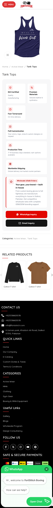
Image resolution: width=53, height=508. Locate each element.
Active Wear (17, 66)
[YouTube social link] (28, 447)
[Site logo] (26, 4)
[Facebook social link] (6, 447)
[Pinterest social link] (35, 447)
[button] (46, 469)
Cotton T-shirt (10, 286)
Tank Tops (32, 66)
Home (5, 66)
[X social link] (13, 447)
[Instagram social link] (21, 447)
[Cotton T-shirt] (14, 273)
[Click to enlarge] (7, 55)
